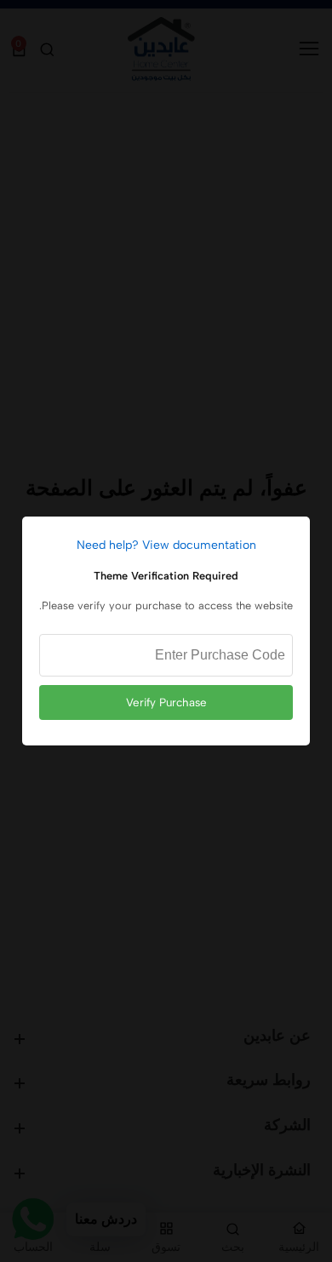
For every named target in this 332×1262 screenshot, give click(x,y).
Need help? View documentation (166, 545)
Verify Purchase (166, 702)
